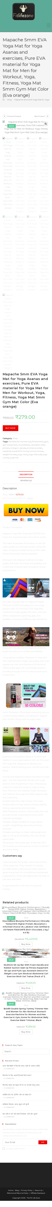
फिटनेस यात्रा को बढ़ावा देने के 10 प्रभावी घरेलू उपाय (21, 1085)
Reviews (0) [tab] (26, 480)
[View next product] (47, 116)
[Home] (3, 100)
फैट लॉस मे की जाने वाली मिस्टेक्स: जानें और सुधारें (20, 1114)
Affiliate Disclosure (38, 1193)
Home (10, 1190)
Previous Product (14, 116)
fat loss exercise (24, 441)
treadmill (7, 451)
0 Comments (9, 1069)
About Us (38, 1190)
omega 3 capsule (18, 448)
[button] (49, 25)
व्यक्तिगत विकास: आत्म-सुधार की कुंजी (16, 1104)
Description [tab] (26, 474)
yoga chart (22, 454)
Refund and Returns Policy (17, 1193)
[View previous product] (5, 116)
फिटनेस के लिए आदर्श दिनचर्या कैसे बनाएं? (17, 1075)
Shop (15, 438)
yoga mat (14, 458)
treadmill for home (20, 451)
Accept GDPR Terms (15, 1149)
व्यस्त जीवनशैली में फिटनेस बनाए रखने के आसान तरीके (21, 1066)
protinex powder (34, 448)
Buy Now (11, 428)
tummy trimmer (36, 451)
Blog (17, 1190)
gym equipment (10, 445)
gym (46, 441)
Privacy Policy (26, 1190)
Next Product (39, 116)
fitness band (37, 441)
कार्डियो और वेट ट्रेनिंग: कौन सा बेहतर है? (17, 1094)
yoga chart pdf (34, 454)
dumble (12, 441)
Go (42, 1142)
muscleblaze (24, 445)
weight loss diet (10, 454)
